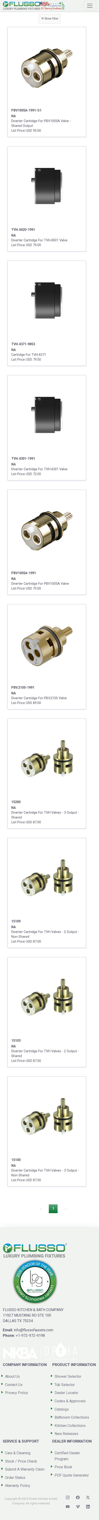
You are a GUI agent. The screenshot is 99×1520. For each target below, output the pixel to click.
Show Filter (49, 18)
